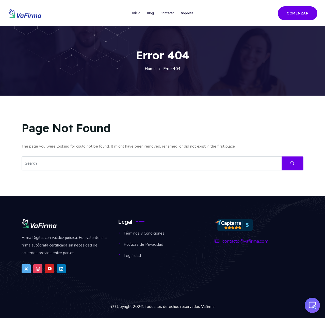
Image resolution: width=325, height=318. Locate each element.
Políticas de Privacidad (143, 244)
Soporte (187, 13)
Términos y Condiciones (144, 233)
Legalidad (132, 255)
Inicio (136, 13)
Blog (150, 13)
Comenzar (297, 13)
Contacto (167, 13)
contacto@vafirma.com (244, 241)
